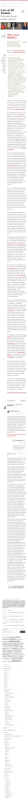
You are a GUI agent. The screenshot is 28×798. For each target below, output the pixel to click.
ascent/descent (19, 639)
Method (5, 732)
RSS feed (8, 607)
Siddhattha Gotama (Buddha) (15, 656)
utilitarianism (5, 661)
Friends (5, 676)
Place (5, 679)
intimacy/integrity (6, 650)
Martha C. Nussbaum (15, 652)
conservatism (21, 643)
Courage (6, 779)
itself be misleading (21, 275)
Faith (8, 42)
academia (11, 637)
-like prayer (12, 343)
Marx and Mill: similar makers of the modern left (16, 619)
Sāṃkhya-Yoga (8, 719)
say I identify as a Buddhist (18, 109)
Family (11, 42)
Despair (6, 751)
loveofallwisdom (19, 440)
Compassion (7, 749)
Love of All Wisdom (7, 11)
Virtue (5, 777)
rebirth (22, 655)
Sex (5, 685)
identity (4, 64)
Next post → (23, 400)
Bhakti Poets (7, 708)
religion (4, 67)
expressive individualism (13, 645)
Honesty (6, 786)
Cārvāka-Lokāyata (8, 710)
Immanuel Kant (21, 648)
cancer (2, 61)
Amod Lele (13, 41)
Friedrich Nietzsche (9, 646)
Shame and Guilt (8, 766)
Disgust (6, 753)
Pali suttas (6, 655)
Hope (6, 762)
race (19, 655)
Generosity (7, 780)
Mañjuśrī (4, 66)
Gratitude (7, 784)
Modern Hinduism (8, 715)
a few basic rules (9, 603)
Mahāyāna (7, 695)
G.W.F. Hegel (18, 647)
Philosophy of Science (12, 45)
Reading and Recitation (12, 46)
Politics (5, 683)
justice (12, 650)
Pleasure (6, 764)
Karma (5, 773)
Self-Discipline (7, 795)
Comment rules (5, 6)
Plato (16, 655)
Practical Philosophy (7, 738)
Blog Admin (6, 727)
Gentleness (7, 782)
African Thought (6, 666)
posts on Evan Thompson (19, 52)
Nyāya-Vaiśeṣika (8, 717)
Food (5, 674)
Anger (6, 745)
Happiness (7, 760)
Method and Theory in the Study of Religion (13, 44)
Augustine (5, 641)
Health (14, 42)
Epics (6, 712)
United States (17, 659)
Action (5, 740)
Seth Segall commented (19, 50)
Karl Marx (16, 650)
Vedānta (6, 723)
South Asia (6, 706)
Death (5, 670)
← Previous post (11, 400)
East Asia (6, 699)
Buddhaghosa (5, 643)
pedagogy (12, 655)
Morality (5, 775)
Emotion (5, 744)
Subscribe (23, 631)
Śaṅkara (9, 661)
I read (20, 212)
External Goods (7, 768)
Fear (6, 756)
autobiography (3, 60)
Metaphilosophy (10, 43)
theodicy (10, 658)
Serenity (6, 797)
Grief (6, 758)
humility (18, 139)
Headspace (9, 356)
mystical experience (14, 653)
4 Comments (24, 42)
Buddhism (19, 41)
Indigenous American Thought (9, 730)
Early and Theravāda (9, 693)
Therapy (19, 46)
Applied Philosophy (7, 668)
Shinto (6, 704)
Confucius (15, 643)
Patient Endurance (8, 793)
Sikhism (6, 721)
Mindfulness (7, 791)
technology (5, 658)
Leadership (7, 790)
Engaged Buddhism (16, 644)
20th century (5, 637)
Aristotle (12, 639)
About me (3, 3)
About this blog (11, 3)
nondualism (21, 653)
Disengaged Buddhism (7, 644)
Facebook (7, 606)
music (8, 653)
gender (4, 648)
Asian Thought (6, 689)
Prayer (18, 45)
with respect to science (12, 165)
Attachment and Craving (9, 747)
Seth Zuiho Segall (14, 411)
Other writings (14, 6)
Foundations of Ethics (8, 771)
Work (5, 687)
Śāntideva (4, 69)
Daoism (6, 702)
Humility (18, 42)
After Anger (20, 3)
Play (5, 681)
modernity (4, 653)
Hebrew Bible (9, 648)
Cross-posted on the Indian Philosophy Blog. (16, 392)
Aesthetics (6, 742)
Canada (10, 643)
